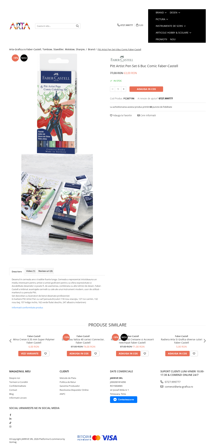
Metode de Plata (68, 378)
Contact (13, 389)
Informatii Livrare (18, 397)
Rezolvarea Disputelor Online (74, 389)
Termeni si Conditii (18, 382)
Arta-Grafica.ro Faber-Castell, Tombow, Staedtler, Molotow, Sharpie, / (48, 49)
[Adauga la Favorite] (45, 353)
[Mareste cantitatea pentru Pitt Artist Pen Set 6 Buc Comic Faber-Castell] (123, 89)
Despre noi (14, 378)
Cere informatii (148, 115)
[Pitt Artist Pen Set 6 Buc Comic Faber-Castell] (57, 104)
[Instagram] (10, 426)
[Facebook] (10, 414)
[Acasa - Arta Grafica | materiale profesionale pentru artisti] (19, 26)
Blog (11, 393)
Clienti (64, 371)
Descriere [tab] (17, 271)
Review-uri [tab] (45, 270)
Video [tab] (30, 270)
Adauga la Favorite (122, 115)
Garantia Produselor (70, 385)
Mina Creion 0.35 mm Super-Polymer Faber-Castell (34, 341)
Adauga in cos (146, 89)
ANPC (62, 393)
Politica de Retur (68, 382)
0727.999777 (172, 382)
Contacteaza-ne (126, 399)
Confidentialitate (17, 385)
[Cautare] (77, 26)
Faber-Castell (33, 336)
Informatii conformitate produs (27, 307)
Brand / (92, 49)
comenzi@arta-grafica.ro (178, 386)
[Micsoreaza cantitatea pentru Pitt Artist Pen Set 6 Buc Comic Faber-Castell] (112, 89)
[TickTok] (10, 422)
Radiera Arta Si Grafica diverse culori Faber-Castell (181, 341)
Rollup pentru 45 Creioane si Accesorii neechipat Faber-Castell (132, 341)
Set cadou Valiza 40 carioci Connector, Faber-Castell (83, 341)
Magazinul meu (20, 371)
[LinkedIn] (10, 418)
